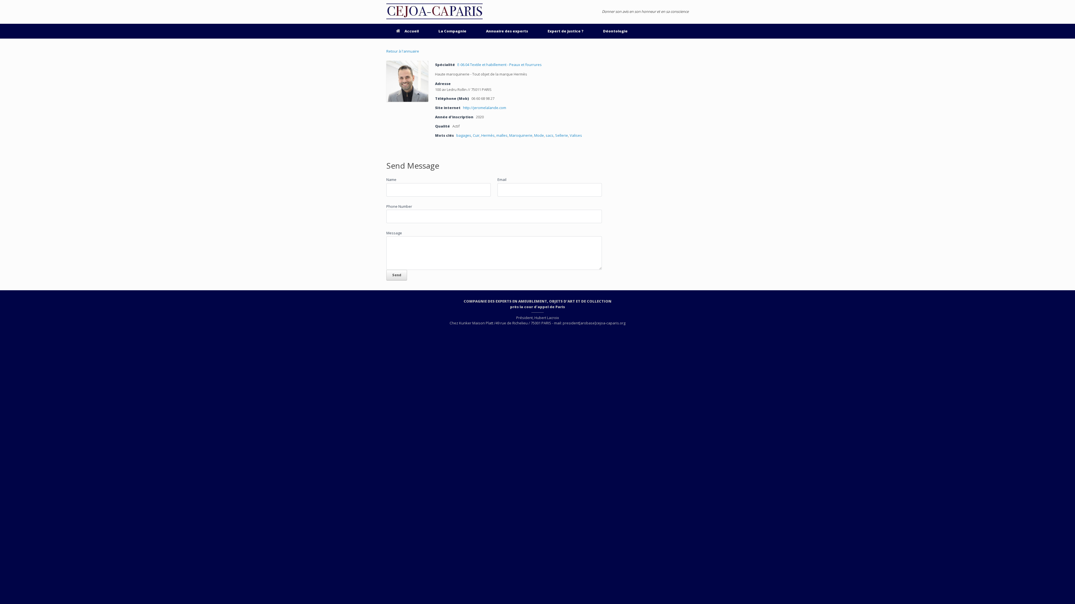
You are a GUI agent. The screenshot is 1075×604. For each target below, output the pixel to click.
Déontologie (615, 31)
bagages (463, 135)
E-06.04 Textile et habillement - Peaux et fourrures (499, 64)
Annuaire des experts (507, 31)
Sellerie (561, 135)
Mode (539, 135)
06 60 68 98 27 (482, 98)
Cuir (476, 135)
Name (391, 179)
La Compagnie (452, 31)
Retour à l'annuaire (402, 51)
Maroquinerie (520, 135)
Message (394, 232)
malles (502, 135)
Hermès (488, 135)
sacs (549, 135)
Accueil (412, 31)
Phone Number (399, 206)
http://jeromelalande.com (484, 107)
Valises (576, 135)
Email (501, 179)
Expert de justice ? (565, 31)
